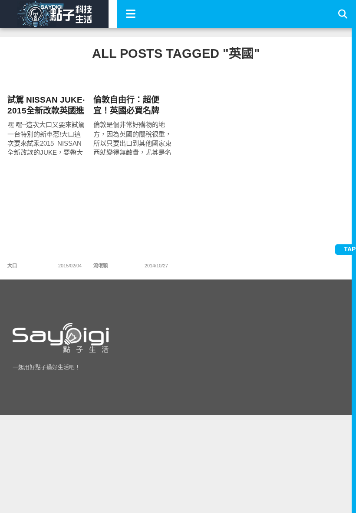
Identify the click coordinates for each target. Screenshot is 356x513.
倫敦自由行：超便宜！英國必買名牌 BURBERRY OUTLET (126, 105)
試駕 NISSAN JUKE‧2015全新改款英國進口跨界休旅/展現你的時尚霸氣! (46, 105)
